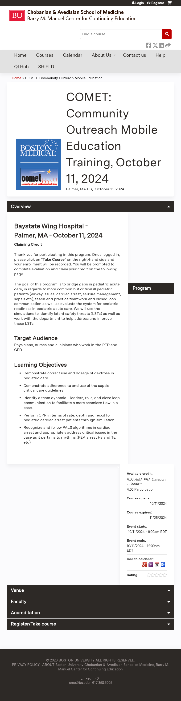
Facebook (148, 44)
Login (139, 2)
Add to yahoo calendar (150, 564)
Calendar (72, 55)
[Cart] (170, 4)
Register (157, 2)
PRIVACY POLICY (26, 665)
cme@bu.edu (79, 683)
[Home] (75, 15)
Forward (167, 44)
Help (160, 55)
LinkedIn (161, 44)
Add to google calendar (144, 564)
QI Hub (21, 66)
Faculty (18, 601)
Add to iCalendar (157, 564)
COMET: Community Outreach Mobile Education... (65, 78)
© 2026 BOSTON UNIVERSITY (70, 660)
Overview (21, 206)
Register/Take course (33, 624)
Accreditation (25, 612)
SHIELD (46, 66)
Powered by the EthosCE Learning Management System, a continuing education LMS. (157, 693)
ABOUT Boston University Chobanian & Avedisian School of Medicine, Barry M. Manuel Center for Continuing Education (105, 667)
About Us (101, 55)
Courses (44, 55)
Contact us (134, 55)
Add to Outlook (163, 564)
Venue (17, 590)
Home (20, 55)
